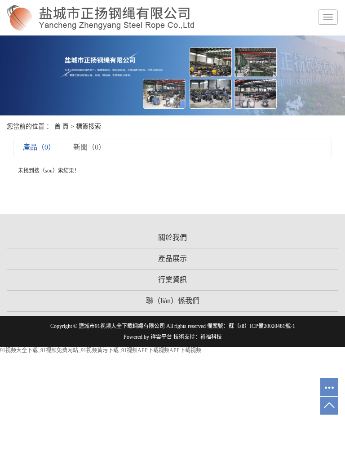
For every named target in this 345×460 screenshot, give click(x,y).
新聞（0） (89, 147)
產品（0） (39, 147)
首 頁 (61, 126)
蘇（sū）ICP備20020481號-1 (262, 326)
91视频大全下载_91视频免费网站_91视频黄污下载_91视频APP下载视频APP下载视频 (100, 350)
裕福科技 (211, 337)
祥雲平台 (161, 337)
